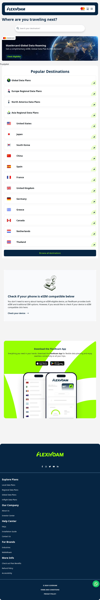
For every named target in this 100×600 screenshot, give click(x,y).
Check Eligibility (14, 56)
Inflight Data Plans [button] (9, 499)
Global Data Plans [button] (9, 495)
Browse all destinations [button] (50, 253)
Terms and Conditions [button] (50, 590)
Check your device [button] (16, 313)
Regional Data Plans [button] (10, 490)
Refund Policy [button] (7, 568)
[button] (87, 8)
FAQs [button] (4, 526)
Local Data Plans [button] (8, 485)
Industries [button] (6, 547)
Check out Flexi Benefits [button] (11, 563)
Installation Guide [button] (9, 531)
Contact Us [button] (6, 536)
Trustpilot (4, 64)
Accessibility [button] (7, 573)
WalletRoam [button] (7, 552)
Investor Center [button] (8, 515)
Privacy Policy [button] (50, 594)
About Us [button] (5, 511)
